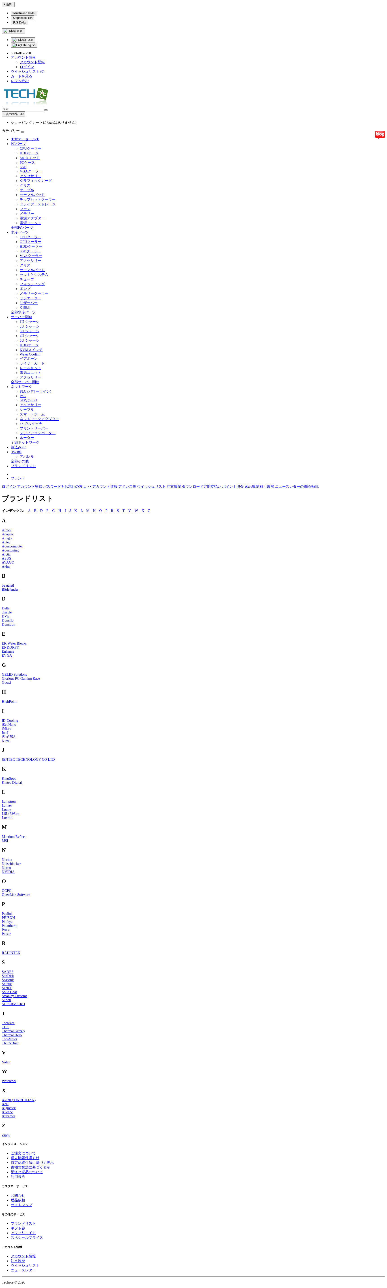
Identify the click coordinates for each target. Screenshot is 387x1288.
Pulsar (6, 934)
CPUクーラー (30, 148)
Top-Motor (9, 1039)
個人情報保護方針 (25, 1158)
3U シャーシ (29, 331)
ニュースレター (23, 1270)
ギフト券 (18, 1228)
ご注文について (23, 1153)
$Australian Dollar (24, 13)
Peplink (7, 913)
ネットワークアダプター (39, 419)
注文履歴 (174, 486)
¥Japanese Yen (22, 17)
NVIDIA (8, 872)
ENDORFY (10, 647)
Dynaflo (7, 620)
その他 (16, 452)
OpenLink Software (16, 894)
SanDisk (8, 976)
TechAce (8, 1023)
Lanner (7, 805)
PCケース (27, 162)
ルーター (27, 438)
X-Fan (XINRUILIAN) (19, 1100)
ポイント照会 (233, 486)
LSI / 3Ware (10, 813)
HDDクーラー (31, 246)
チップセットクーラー (38, 199)
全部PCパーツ (22, 228)
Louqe (6, 809)
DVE (5, 616)
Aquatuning (10, 550)
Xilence (7, 1112)
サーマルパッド (32, 195)
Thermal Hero (12, 1035)
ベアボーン (29, 358)
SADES (7, 972)
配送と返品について (27, 1172)
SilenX (7, 988)
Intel (5, 732)
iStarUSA (9, 737)
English (30, 45)
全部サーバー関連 (25, 382)
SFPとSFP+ (28, 400)
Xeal (5, 1104)
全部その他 (20, 461)
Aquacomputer (12, 546)
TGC (5, 1027)
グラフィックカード (36, 181)
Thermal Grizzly (13, 1031)
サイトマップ (21, 1205)
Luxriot (7, 818)
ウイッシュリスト (151, 486)
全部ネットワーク (25, 442)
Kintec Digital (12, 782)
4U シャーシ (29, 336)
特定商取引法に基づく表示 (32, 1163)
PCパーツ (18, 144)
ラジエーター (30, 298)
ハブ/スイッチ (31, 424)
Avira (6, 566)
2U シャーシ (29, 326)
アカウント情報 (104, 486)
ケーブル (27, 190)
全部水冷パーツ (23, 312)
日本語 (29, 40)
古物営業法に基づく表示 (30, 1167)
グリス (25, 185)
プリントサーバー (34, 428)
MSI (5, 841)
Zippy (6, 1135)
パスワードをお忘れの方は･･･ (67, 486)
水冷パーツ (20, 232)
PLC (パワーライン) (35, 391)
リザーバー (29, 303)
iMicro (6, 728)
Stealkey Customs (14, 996)
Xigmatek (9, 1108)
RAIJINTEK (11, 953)
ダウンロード (192, 486)
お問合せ (18, 1195)
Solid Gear (9, 992)
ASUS (6, 558)
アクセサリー (30, 176)
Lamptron (9, 801)
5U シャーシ (29, 340)
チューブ (27, 279)
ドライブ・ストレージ (38, 204)
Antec (6, 542)
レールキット (30, 368)
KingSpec (9, 778)
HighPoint (9, 701)
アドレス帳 (127, 486)
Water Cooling (30, 354)
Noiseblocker (11, 864)
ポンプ (25, 289)
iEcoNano (9, 724)
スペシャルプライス (27, 1237)
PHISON (8, 918)
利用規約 (18, 1177)
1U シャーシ (29, 322)
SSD (23, 167)
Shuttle (7, 984)
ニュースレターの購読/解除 (297, 486)
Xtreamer (8, 1116)
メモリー (27, 213)
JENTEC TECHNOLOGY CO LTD (28, 759)
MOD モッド (30, 158)
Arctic (6, 554)
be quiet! (8, 585)
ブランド (18, 478)
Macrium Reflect (14, 837)
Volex (6, 1062)
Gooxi (6, 682)
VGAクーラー (31, 171)
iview (6, 741)
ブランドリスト (23, 466)
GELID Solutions (14, 674)
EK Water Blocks (14, 643)
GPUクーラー (30, 242)
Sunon (6, 1000)
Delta (5, 608)
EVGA (7, 655)
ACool (6, 530)
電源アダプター (32, 218)
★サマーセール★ (25, 139)
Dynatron (8, 624)
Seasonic (8, 980)
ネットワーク (21, 387)
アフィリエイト (23, 1233)
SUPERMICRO (13, 1004)
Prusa (6, 930)
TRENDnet (10, 1043)
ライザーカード (32, 363)
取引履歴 (267, 486)
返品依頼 (18, 1200)
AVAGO (8, 562)
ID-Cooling (10, 720)
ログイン (27, 67)
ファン (25, 209)
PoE (23, 396)
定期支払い (212, 486)
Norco (6, 868)
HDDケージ (29, 153)
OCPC (6, 890)
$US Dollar (19, 22)
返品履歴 (252, 486)
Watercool (9, 1081)
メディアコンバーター (38, 433)
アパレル (27, 456)
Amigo (7, 538)
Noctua (7, 860)
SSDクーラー (30, 251)
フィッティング (32, 284)
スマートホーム (32, 414)
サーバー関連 (21, 317)
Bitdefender (10, 589)
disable (7, 612)
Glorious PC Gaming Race (21, 678)
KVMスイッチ (31, 350)
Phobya (7, 922)
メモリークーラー (34, 293)
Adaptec (8, 534)
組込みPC (18, 447)
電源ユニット (30, 223)
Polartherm (9, 926)
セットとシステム (34, 275)
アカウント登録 (32, 62)
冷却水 (25, 307)
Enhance (8, 651)
